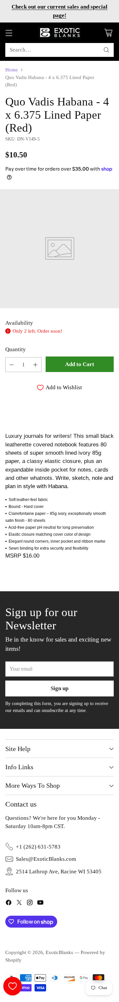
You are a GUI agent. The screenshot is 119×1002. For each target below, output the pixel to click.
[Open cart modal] (108, 32)
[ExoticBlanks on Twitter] (19, 903)
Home (11, 69)
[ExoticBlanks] (59, 33)
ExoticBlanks (59, 952)
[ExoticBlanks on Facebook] (9, 903)
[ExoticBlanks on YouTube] (40, 903)
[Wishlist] (12, 986)
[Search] (106, 50)
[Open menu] (9, 32)
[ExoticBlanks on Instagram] (30, 903)
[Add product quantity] (35, 364)
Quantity (15, 349)
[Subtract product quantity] (12, 364)
